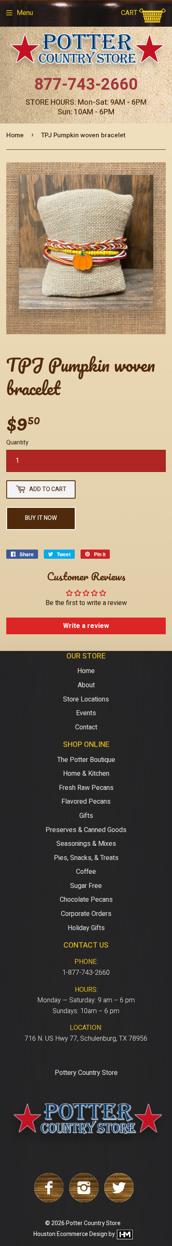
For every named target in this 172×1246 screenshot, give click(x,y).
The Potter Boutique (86, 760)
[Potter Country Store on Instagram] (84, 1200)
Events (86, 713)
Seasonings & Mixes (86, 844)
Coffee (86, 872)
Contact (86, 727)
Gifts (86, 816)
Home (15, 135)
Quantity (17, 442)
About (86, 685)
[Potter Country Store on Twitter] (119, 1200)
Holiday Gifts (86, 928)
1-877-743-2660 (86, 973)
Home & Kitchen (86, 774)
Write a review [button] (86, 626)
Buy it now (41, 518)
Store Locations (86, 699)
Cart (130, 13)
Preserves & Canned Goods (86, 830)
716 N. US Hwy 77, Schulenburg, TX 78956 (86, 1039)
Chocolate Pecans (86, 900)
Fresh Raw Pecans (86, 788)
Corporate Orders (86, 914)
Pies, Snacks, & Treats (86, 858)
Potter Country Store (93, 1223)
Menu (25, 13)
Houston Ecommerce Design (70, 1234)
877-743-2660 (86, 84)
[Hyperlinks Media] (124, 1234)
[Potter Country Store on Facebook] (48, 1200)
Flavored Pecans (86, 802)
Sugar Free (86, 886)
